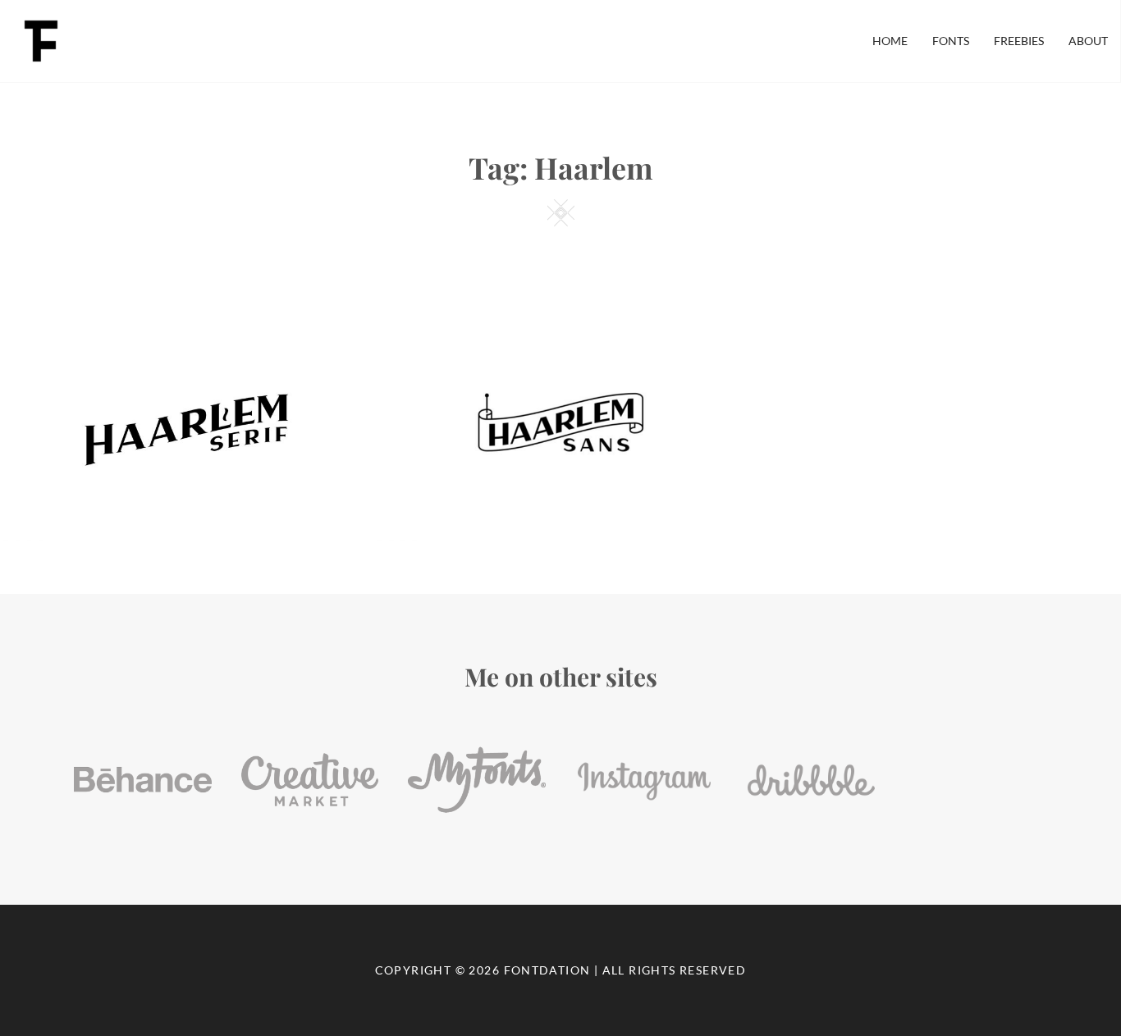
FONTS (950, 41)
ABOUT (1088, 41)
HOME (890, 41)
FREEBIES (1019, 41)
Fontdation (547, 970)
